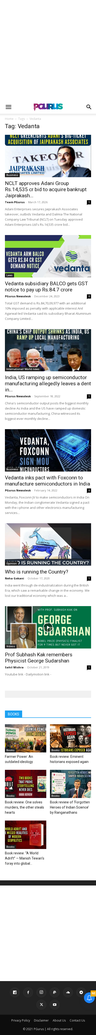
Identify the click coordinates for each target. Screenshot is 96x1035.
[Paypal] (55, 992)
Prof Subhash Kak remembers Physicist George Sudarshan (38, 658)
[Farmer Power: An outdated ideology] (25, 738)
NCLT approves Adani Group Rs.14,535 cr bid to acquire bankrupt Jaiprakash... (46, 189)
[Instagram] (41, 992)
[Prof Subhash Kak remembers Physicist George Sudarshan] (48, 627)
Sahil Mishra (14, 667)
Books (10, 750)
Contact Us (77, 1020)
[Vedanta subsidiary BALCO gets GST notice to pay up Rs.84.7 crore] (48, 256)
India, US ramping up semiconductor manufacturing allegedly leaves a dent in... (48, 383)
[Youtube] (55, 1005)
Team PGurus (15, 202)
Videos (10, 646)
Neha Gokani (14, 578)
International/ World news (22, 369)
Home (9, 119)
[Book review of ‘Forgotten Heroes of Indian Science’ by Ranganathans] (70, 784)
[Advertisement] (48, 50)
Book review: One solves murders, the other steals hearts (24, 807)
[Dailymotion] (15, 992)
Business (12, 175)
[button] (8, 107)
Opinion (11, 563)
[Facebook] (28, 992)
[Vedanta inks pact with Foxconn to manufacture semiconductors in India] (48, 450)
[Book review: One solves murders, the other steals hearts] (25, 784)
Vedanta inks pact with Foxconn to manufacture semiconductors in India (47, 481)
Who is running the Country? (36, 572)
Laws (9, 275)
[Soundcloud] (68, 992)
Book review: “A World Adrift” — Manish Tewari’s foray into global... (24, 858)
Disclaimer (41, 1020)
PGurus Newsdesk (18, 296)
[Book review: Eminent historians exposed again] (70, 738)
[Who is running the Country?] (48, 544)
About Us (59, 1020)
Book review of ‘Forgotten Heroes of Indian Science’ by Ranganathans (70, 807)
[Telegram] (81, 992)
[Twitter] (41, 1005)
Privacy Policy (20, 1020)
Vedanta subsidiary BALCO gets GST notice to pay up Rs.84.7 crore (46, 287)
